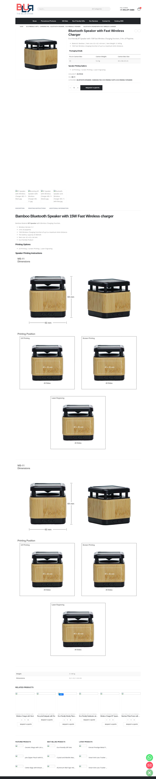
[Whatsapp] (149, 757)
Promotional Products (48, 21)
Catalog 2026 (118, 21)
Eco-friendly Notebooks (97, 714)
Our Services (93, 21)
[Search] (108, 9)
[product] (24, 701)
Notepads (51, 714)
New (61, 694)
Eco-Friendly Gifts (78, 21)
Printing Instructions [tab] (37, 208)
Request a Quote (92, 88)
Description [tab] (20, 208)
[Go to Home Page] (16, 26)
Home (35, 21)
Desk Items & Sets (62, 714)
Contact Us (106, 21)
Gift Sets (65, 21)
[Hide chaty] (149, 773)
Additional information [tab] (58, 208)
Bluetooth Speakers (84, 80)
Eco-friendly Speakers (124, 80)
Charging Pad (97, 80)
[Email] (149, 765)
